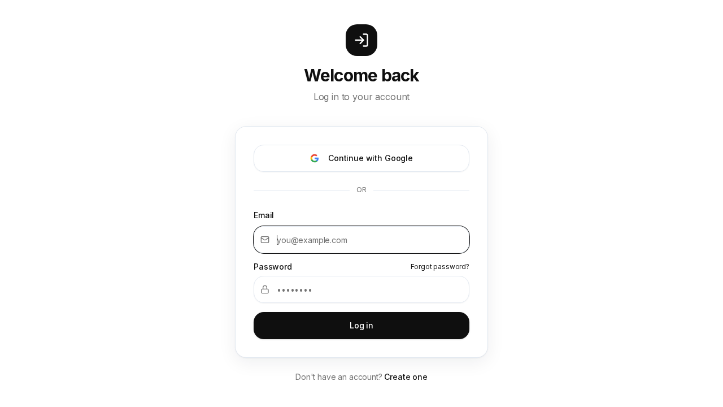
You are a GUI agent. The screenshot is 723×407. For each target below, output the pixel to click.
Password (273, 267)
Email (264, 215)
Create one (405, 377)
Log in (361, 325)
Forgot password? (440, 266)
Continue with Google (370, 158)
